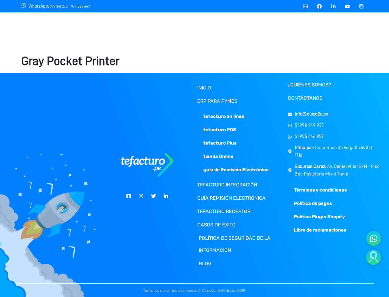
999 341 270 (58, 6)
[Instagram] (361, 6)
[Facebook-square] (128, 196)
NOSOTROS (135, 32)
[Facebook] (319, 6)
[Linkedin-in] (333, 6)
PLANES (212, 32)
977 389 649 (80, 6)
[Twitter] (153, 196)
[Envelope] (305, 6)
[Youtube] (347, 6)
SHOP (384, 33)
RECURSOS (175, 32)
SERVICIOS (95, 32)
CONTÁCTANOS (305, 32)
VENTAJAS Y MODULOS (255, 32)
